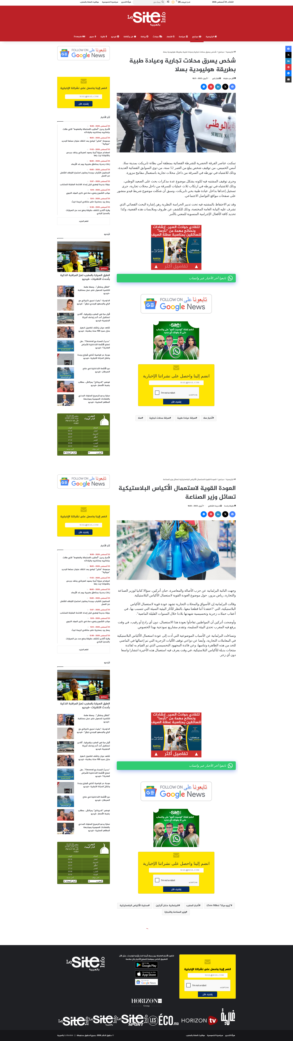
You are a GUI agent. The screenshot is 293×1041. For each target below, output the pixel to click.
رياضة (143, 36)
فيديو (114, 36)
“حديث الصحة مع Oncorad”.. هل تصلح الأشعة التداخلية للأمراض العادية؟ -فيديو (95, 345)
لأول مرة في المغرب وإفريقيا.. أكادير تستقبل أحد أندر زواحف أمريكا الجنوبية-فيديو (93, 317)
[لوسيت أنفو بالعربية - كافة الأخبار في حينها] (147, 19)
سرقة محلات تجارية (159, 418)
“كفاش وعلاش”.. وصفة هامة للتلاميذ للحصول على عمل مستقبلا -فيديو (94, 290)
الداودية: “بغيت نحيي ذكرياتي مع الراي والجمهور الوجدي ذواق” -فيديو (93, 302)
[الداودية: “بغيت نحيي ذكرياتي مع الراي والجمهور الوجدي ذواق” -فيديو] (65, 305)
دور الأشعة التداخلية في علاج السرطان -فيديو (96, 370)
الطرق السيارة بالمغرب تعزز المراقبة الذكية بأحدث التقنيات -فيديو (85, 277)
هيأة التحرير (230, 1035)
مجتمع (195, 36)
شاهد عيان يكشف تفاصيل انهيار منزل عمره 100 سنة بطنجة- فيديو (94, 329)
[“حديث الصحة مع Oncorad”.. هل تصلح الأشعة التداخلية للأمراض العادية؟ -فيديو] (65, 345)
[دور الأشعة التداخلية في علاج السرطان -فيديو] (65, 373)
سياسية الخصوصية (215, 1035)
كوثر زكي (215, 78)
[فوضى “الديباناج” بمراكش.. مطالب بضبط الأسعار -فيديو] (65, 386)
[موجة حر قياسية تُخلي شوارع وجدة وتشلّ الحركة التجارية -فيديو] (65, 359)
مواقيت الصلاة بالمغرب (195, 1035)
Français (78, 36)
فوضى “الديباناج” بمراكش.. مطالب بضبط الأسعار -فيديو (94, 383)
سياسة (182, 36)
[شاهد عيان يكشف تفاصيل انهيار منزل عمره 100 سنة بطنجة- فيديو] (65, 332)
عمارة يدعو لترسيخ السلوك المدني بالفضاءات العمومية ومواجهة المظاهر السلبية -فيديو (94, 399)
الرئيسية (210, 36)
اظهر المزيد (83, 221)
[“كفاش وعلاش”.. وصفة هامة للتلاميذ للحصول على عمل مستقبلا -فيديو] (65, 291)
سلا (140, 418)
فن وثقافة (128, 36)
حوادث (156, 36)
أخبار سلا (207, 418)
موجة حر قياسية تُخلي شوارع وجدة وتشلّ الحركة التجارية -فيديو (94, 356)
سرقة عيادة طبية (186, 418)
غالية (103, 36)
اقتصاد (169, 36)
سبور (91, 36)
